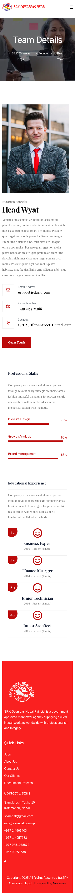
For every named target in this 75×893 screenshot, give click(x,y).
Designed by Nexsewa (50, 883)
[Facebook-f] (5, 861)
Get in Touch (16, 342)
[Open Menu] (71, 7)
